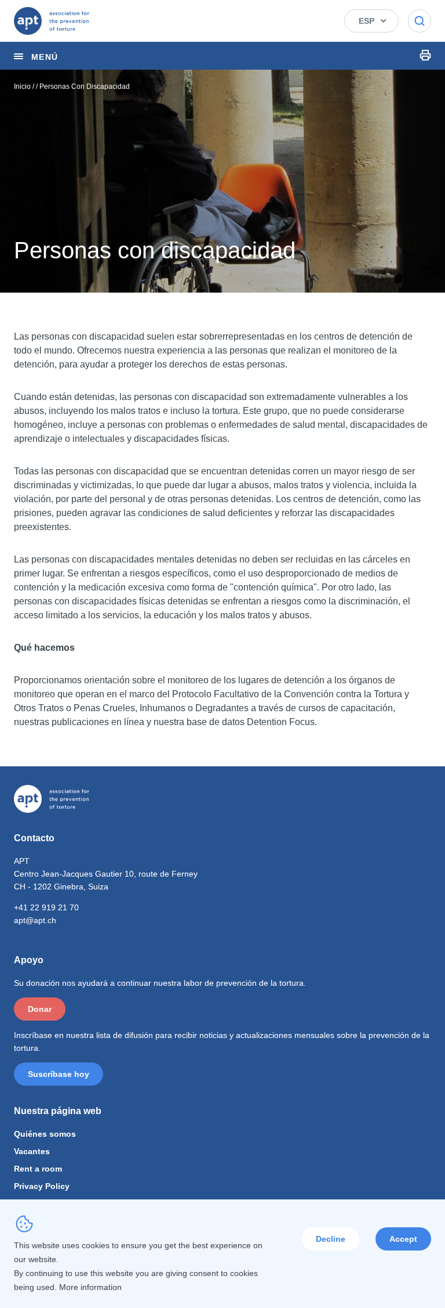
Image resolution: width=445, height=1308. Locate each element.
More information (90, 1287)
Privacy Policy (42, 1186)
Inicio (22, 86)
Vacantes (32, 1151)
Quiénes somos (45, 1133)
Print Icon (425, 55)
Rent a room (38, 1168)
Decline (330, 1239)
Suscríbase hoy (58, 1074)
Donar (40, 1009)
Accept (403, 1239)
